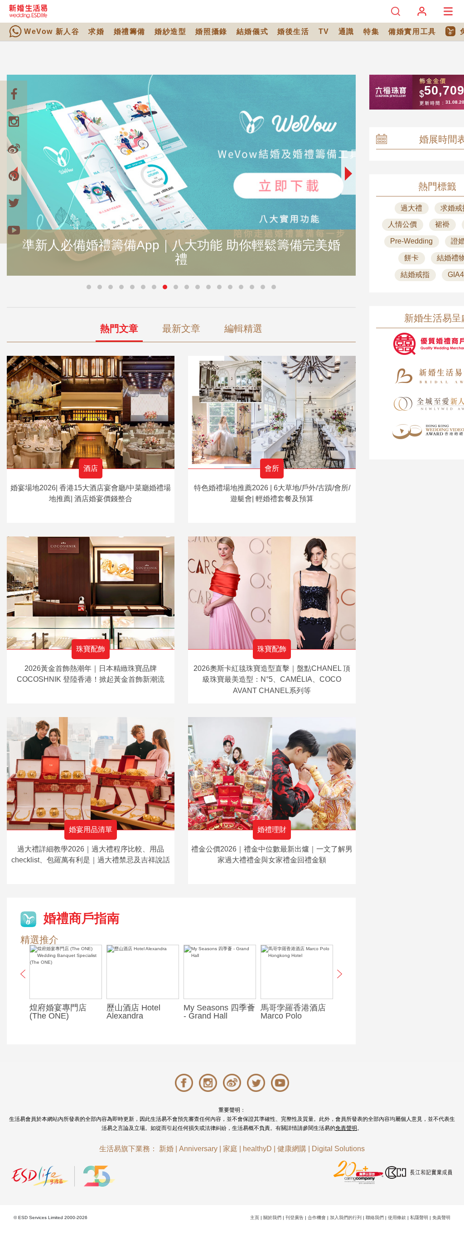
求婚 (96, 31)
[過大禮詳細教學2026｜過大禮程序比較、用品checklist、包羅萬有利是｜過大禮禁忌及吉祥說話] (90, 773)
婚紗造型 (170, 31)
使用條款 (397, 1217)
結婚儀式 (252, 31)
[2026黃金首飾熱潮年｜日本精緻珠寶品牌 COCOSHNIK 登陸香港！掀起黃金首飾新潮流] (90, 592)
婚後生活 (293, 31)
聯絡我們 (375, 1217)
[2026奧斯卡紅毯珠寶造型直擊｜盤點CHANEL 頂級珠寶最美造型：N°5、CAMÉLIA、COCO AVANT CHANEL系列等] (272, 592)
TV (324, 31)
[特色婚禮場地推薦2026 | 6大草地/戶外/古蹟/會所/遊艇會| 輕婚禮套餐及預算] (272, 412)
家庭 (230, 1149)
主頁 (254, 1217)
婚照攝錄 (211, 31)
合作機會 (317, 1217)
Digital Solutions (338, 1149)
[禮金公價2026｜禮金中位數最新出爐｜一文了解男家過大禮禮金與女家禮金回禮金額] (272, 773)
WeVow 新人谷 (51, 31)
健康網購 (291, 1149)
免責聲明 (346, 1128)
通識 (346, 31)
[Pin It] (13, 175)
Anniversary (198, 1149)
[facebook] (13, 94)
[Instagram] (13, 121)
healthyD (257, 1149)
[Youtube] (13, 230)
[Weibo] (13, 148)
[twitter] (13, 202)
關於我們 (272, 1217)
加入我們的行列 (346, 1217)
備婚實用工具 (412, 31)
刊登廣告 (294, 1217)
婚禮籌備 (129, 31)
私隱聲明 (419, 1217)
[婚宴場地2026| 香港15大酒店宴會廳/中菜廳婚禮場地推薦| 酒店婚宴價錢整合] (90, 412)
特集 (371, 31)
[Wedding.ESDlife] (28, 11)
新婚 (166, 1149)
